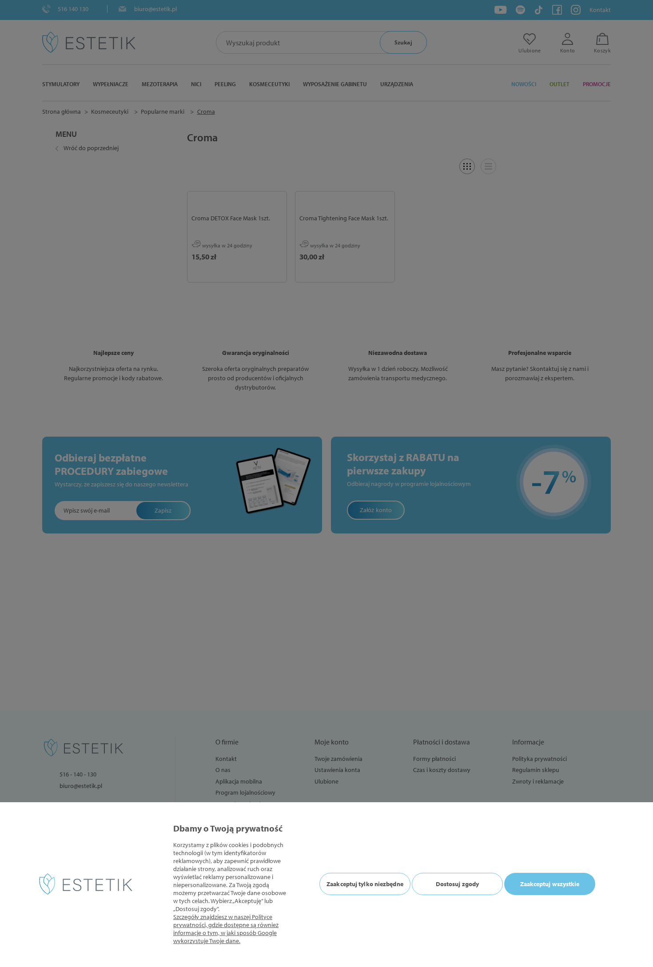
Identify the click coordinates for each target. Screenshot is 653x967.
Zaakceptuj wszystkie (550, 884)
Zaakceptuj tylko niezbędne (364, 884)
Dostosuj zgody (457, 884)
